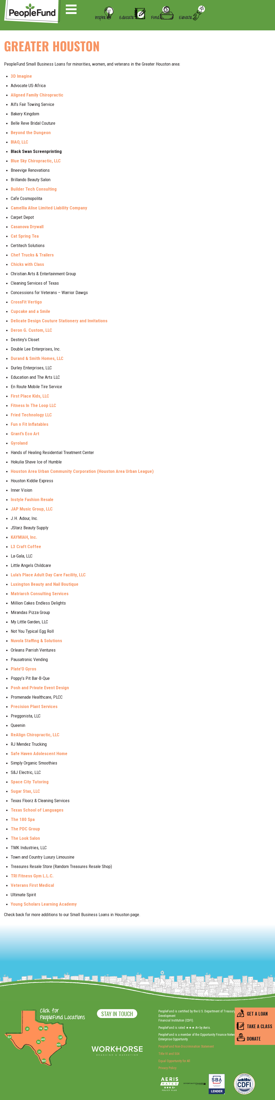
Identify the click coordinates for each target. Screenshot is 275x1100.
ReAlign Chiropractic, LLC (35, 734)
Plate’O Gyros (23, 669)
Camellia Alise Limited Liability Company (49, 207)
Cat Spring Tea (25, 236)
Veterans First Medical (32, 885)
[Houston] (58, 1044)
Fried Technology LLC (31, 414)
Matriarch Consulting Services (40, 593)
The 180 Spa (23, 819)
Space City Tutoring (30, 781)
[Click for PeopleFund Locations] (61, 1014)
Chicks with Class (27, 264)
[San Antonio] (38, 1042)
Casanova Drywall (28, 226)
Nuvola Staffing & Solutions (36, 640)
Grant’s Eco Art (25, 433)
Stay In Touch (117, 1013)
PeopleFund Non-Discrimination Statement (186, 1046)
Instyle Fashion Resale (33, 499)
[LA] (39, 1052)
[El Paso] (10, 1037)
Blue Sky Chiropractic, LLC (36, 160)
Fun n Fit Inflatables (29, 424)
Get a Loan (257, 1013)
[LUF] (60, 1037)
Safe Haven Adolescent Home (39, 753)
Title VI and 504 (168, 1054)
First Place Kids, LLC (30, 396)
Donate (254, 1038)
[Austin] (43, 1038)
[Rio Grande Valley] (44, 1061)
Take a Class (259, 1026)
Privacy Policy (167, 1068)
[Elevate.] (190, 25)
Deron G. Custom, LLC (31, 330)
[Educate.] (130, 25)
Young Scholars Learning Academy (44, 904)
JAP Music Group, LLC (32, 509)
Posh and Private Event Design (40, 687)
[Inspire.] (103, 25)
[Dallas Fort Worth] (46, 1028)
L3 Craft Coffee (26, 546)
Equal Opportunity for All (174, 1061)
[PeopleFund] (32, 3)
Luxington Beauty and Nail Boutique (44, 584)
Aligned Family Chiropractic (37, 95)
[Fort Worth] (40, 1028)
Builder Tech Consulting (34, 189)
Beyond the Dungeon (31, 132)
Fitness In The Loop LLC (33, 405)
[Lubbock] (29, 1028)
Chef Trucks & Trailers (32, 255)
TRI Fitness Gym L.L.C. (32, 875)
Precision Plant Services (34, 706)
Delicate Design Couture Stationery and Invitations (59, 320)
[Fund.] (160, 25)
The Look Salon (25, 838)
